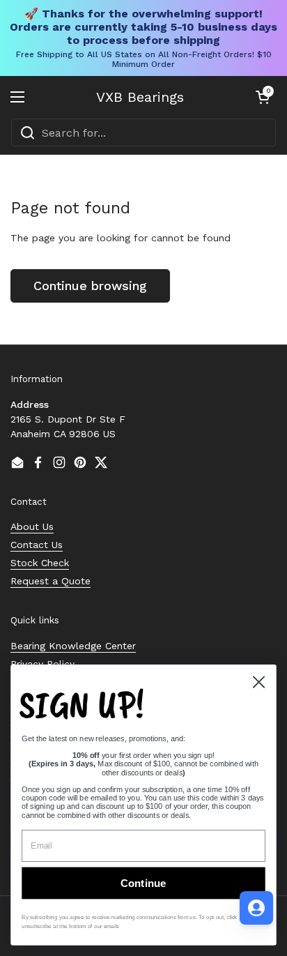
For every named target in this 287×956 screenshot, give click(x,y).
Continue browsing (90, 285)
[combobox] (143, 132)
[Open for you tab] (256, 908)
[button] (263, 97)
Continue (143, 883)
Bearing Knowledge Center (73, 645)
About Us (32, 526)
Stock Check (39, 562)
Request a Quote (50, 580)
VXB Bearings (140, 97)
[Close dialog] (258, 682)
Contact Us (36, 544)
